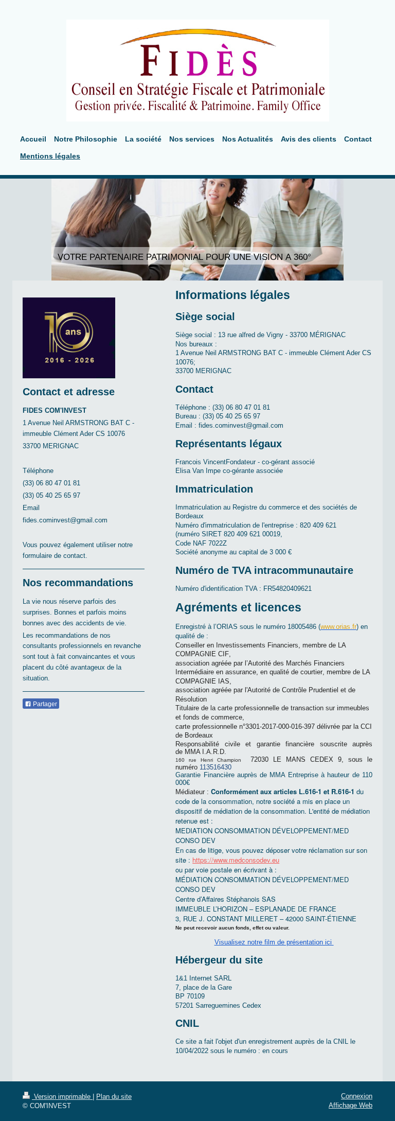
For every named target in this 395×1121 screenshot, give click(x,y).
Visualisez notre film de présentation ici (274, 942)
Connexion (356, 1096)
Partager (44, 704)
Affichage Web (350, 1105)
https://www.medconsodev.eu (235, 860)
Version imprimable (62, 1096)
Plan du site (114, 1096)
